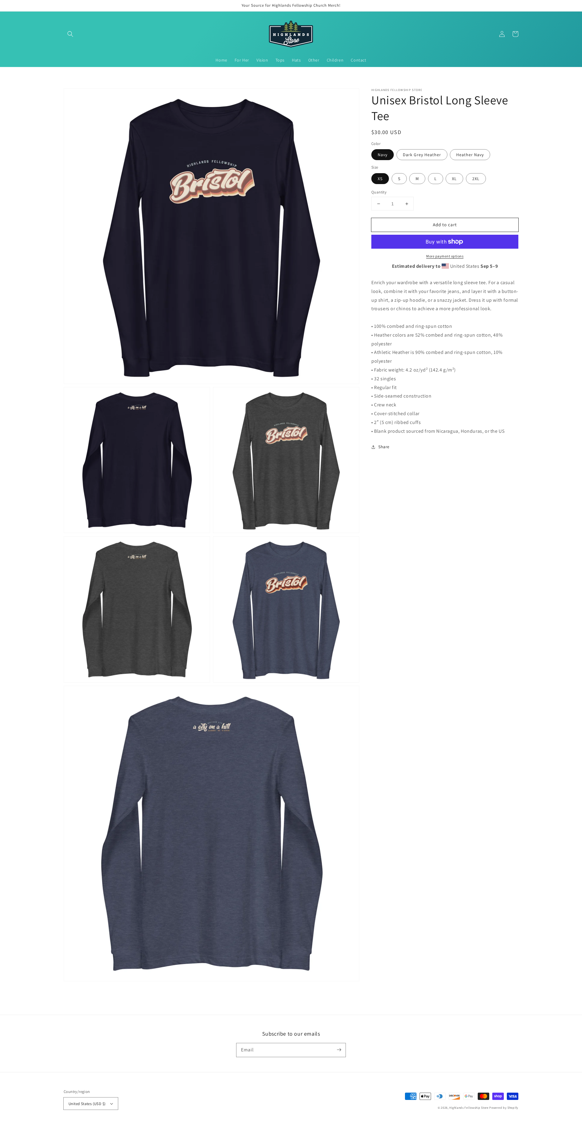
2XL (476, 178)
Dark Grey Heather (422, 154)
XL (454, 178)
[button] (70, 34)
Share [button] (384, 446)
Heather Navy (470, 154)
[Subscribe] (339, 1050)
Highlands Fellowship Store (468, 1108)
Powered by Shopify (503, 1108)
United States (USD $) (87, 1103)
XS (380, 178)
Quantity (378, 192)
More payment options (444, 256)
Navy (382, 154)
